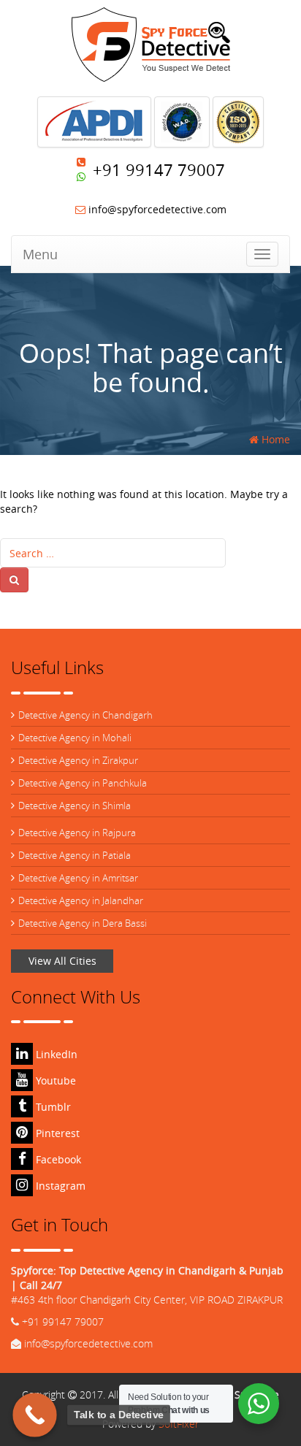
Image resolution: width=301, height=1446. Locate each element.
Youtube (54, 1080)
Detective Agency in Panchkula (82, 782)
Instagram (59, 1186)
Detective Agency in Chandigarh (85, 715)
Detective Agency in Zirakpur (78, 760)
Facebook (57, 1159)
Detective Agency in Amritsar (78, 877)
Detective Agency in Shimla (74, 805)
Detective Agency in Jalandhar (80, 900)
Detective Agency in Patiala (74, 855)
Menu (40, 254)
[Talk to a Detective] (34, 1415)
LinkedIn (55, 1054)
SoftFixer (179, 1424)
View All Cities (62, 961)
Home (274, 439)
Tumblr (52, 1107)
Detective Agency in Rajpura (77, 832)
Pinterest (56, 1133)
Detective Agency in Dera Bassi (82, 923)
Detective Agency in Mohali (75, 737)
